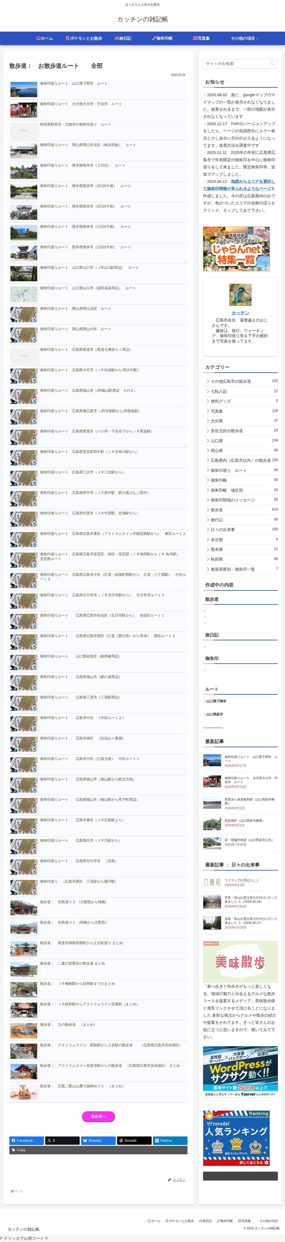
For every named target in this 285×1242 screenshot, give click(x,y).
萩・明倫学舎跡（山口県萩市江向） (250, 840)
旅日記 (207, 1221)
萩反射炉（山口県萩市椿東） (245, 820)
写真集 (246, 1221)
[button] (272, 63)
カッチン (240, 312)
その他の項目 (268, 1221)
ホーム (156, 1221)
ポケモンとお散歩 (181, 1221)
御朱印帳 (226, 1221)
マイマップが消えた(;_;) (242, 880)
